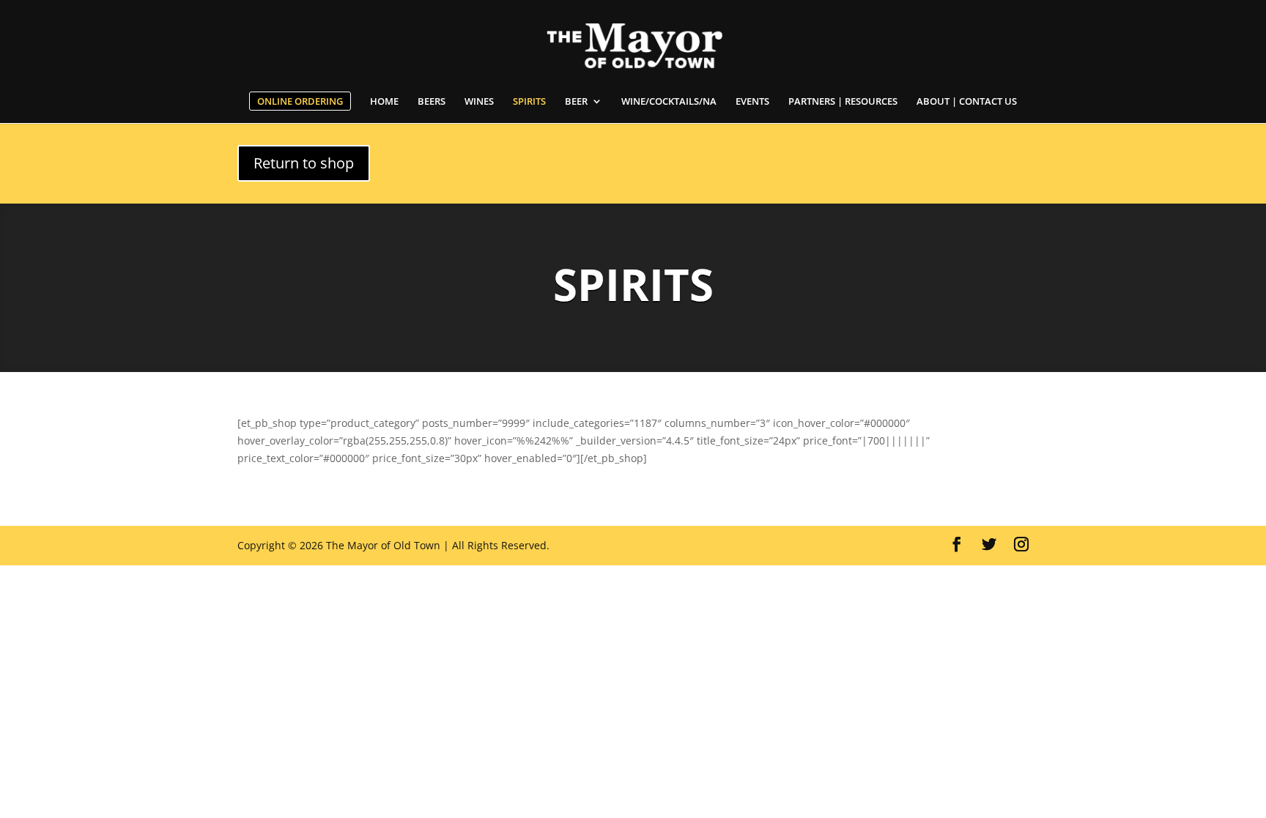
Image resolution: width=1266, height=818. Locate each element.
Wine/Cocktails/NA (669, 102)
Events (752, 102)
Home (384, 102)
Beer (576, 102)
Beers (431, 102)
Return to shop (303, 163)
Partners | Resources (842, 102)
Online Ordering (300, 101)
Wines (479, 102)
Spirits (529, 102)
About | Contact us (967, 102)
